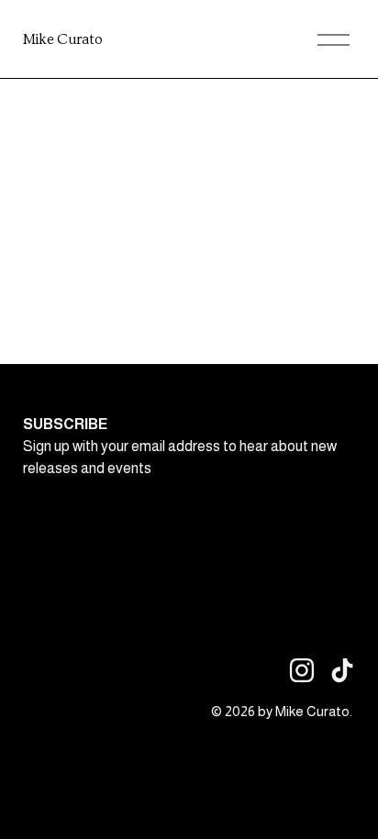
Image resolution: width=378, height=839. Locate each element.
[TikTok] (342, 670)
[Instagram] (302, 670)
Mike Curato (62, 39)
